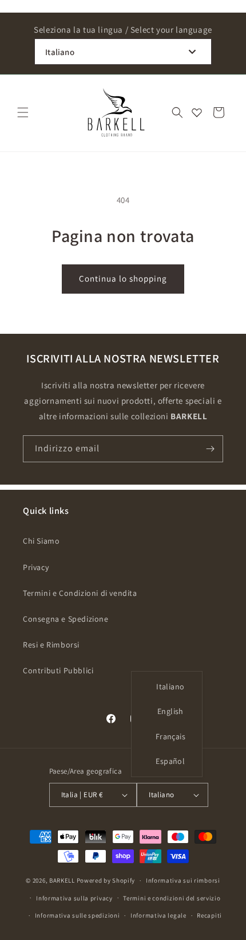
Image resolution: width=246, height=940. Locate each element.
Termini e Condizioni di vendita (80, 593)
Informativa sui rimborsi (183, 880)
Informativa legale (158, 915)
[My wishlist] (197, 112)
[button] (22, 112)
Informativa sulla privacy (74, 898)
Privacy (36, 567)
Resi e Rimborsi (51, 644)
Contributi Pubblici (58, 670)
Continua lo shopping (123, 278)
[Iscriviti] (210, 448)
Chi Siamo (41, 541)
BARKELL (62, 880)
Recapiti (209, 915)
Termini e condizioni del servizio (171, 898)
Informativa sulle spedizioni (77, 915)
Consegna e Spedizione (66, 619)
